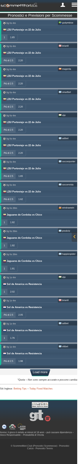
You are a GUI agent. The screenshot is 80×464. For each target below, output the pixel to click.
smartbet (66, 92)
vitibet (65, 346)
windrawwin (68, 207)
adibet (65, 138)
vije (64, 115)
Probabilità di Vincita (33, 435)
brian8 (65, 46)
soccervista (67, 184)
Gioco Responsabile (10, 435)
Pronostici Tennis (44, 448)
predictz (66, 231)
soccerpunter (68, 161)
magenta (66, 69)
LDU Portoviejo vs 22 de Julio (24, 29)
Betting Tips (20, 388)
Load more (40, 372)
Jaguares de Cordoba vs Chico (24, 214)
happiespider (69, 254)
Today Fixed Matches (41, 388)
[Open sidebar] (74, 237)
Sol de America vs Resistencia (24, 284)
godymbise (67, 22)
